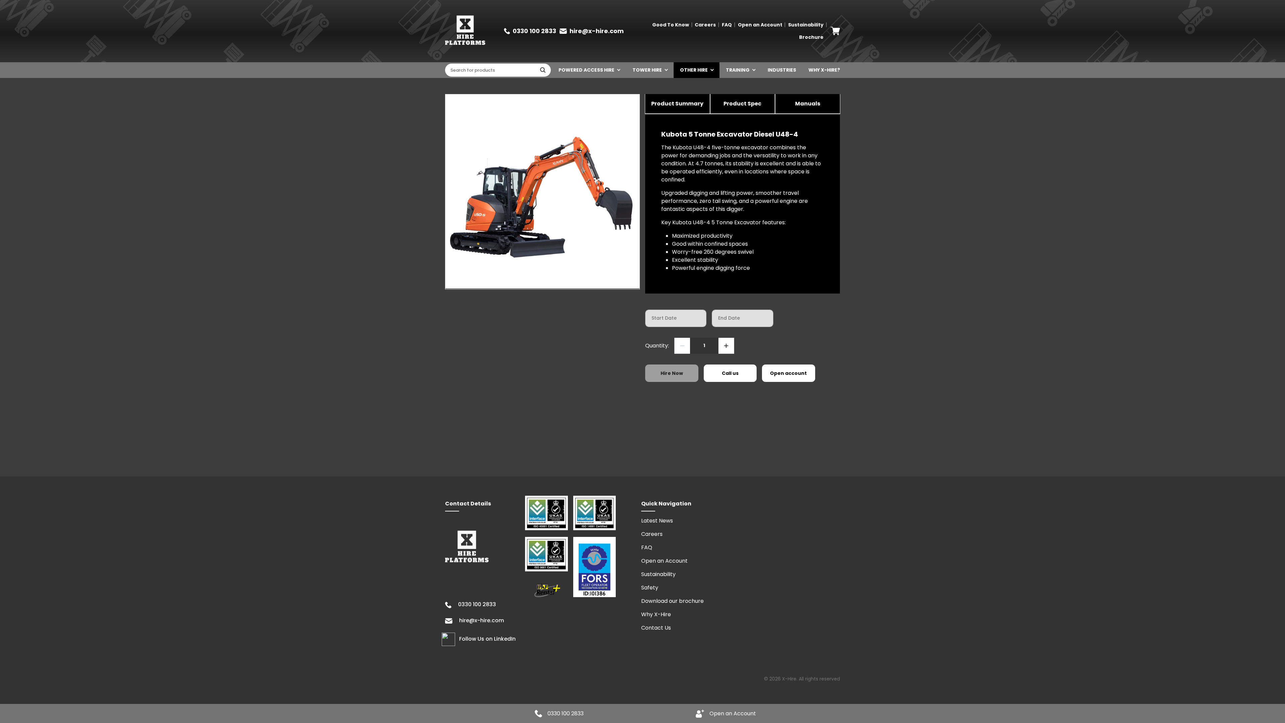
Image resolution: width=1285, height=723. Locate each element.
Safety (649, 587)
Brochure (811, 37)
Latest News (657, 521)
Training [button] (738, 70)
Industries (782, 70)
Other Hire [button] (694, 70)
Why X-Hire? (824, 70)
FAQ (727, 24)
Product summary (677, 103)
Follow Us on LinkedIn (487, 639)
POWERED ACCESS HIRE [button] (586, 70)
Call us (730, 373)
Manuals (807, 103)
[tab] (677, 104)
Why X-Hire (656, 614)
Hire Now (672, 373)
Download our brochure (672, 601)
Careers (705, 24)
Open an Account (760, 24)
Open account (788, 373)
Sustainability (806, 24)
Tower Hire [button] (647, 70)
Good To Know (670, 24)
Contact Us (656, 628)
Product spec (742, 103)
